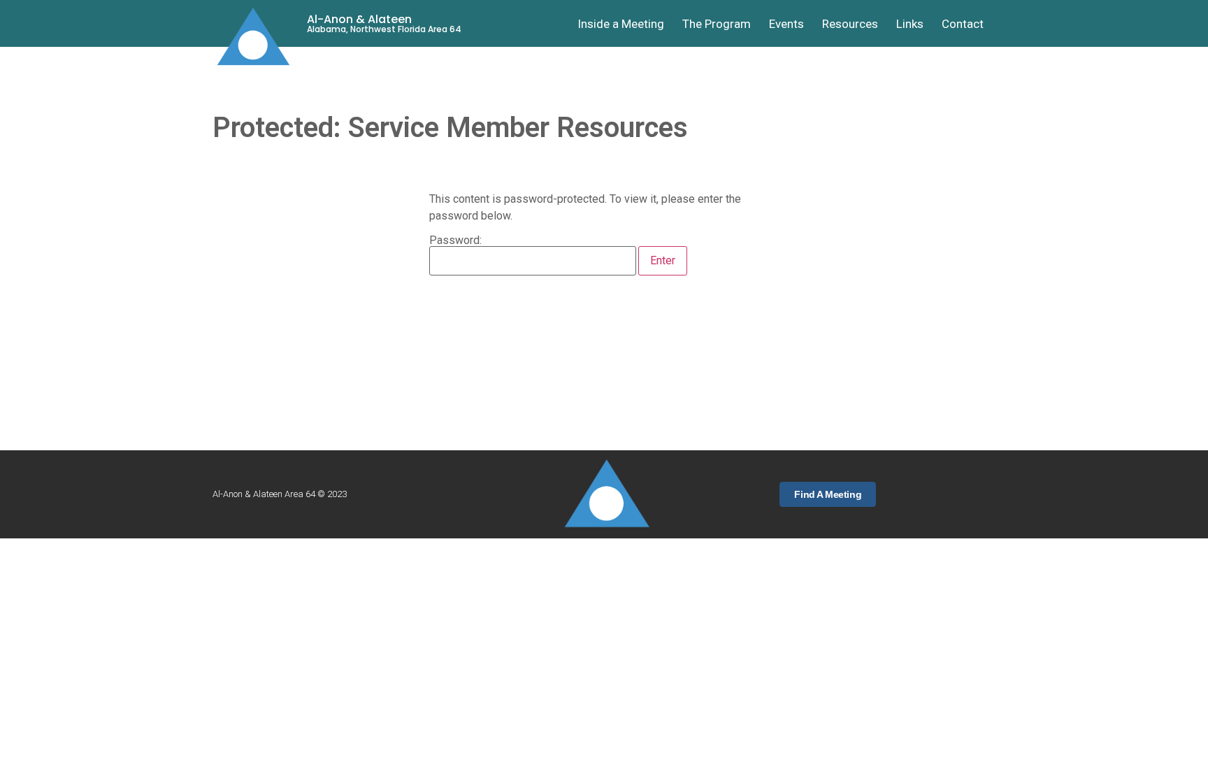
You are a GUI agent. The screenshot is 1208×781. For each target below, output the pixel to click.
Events (786, 24)
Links (909, 24)
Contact (963, 24)
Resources (850, 24)
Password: (455, 241)
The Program (716, 24)
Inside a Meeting (620, 24)
